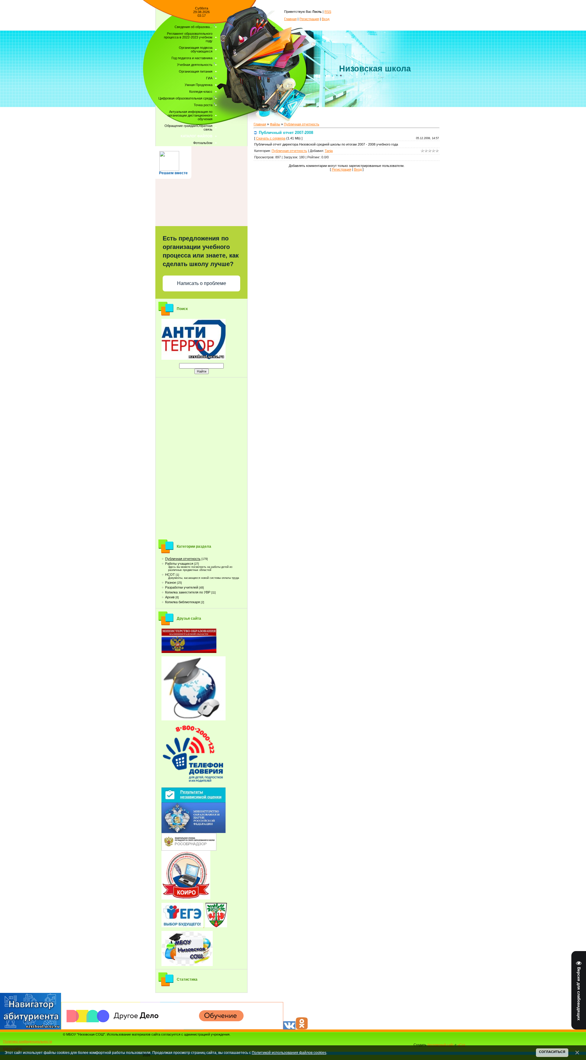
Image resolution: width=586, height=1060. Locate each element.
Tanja (329, 151)
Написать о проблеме (201, 283)
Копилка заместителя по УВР (187, 592)
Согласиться (552, 1052)
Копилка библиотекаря (182, 602)
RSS (327, 11)
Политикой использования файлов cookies (289, 1053)
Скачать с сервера (270, 138)
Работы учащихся (179, 563)
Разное (170, 582)
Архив (170, 597)
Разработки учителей (181, 587)
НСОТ (170, 574)
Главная (290, 19)
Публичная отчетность (183, 559)
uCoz (461, 1045)
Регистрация (309, 19)
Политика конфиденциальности (27, 1041)
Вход (325, 19)
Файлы (275, 124)
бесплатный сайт (440, 1045)
